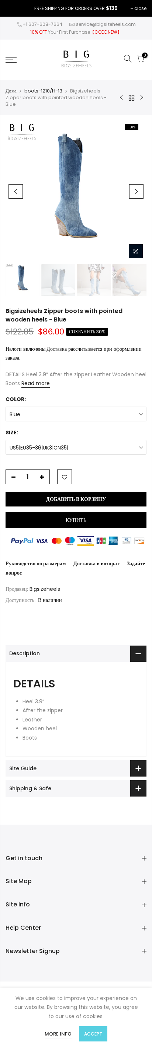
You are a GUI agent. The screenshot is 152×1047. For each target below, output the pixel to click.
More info (58, 1033)
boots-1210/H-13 (43, 91)
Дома (11, 91)
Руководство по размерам (36, 563)
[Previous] (15, 191)
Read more (35, 383)
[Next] (136, 191)
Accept (93, 1034)
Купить (76, 520)
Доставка (56, 349)
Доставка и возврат (96, 563)
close (140, 8)
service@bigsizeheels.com (106, 24)
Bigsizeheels (45, 589)
